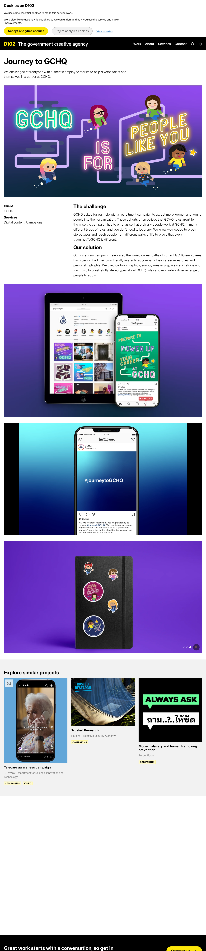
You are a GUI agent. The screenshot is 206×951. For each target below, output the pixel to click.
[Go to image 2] (187, 647)
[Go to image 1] (184, 647)
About (149, 44)
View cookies (104, 31)
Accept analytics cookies (26, 31)
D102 (9, 44)
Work (137, 44)
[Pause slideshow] (196, 647)
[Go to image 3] (190, 647)
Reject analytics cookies (72, 31)
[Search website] (192, 44)
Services (164, 44)
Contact (181, 44)
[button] (200, 44)
